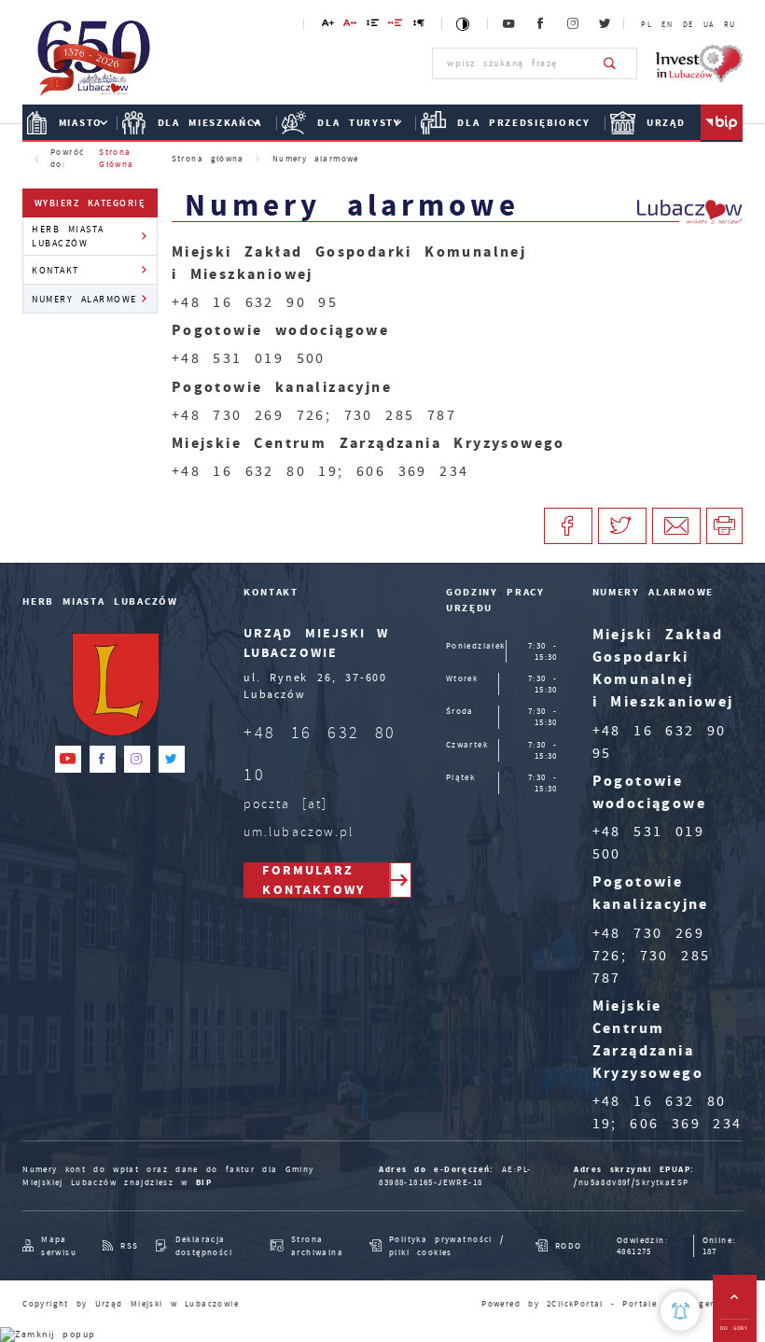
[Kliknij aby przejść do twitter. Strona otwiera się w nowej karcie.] (605, 24)
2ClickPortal (575, 1303)
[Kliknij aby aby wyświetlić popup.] (680, 1311)
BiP (722, 123)
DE (688, 25)
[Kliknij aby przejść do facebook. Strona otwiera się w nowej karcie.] (541, 24)
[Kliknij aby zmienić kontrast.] (464, 24)
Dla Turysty (359, 123)
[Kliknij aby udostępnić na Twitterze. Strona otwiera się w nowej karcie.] (622, 526)
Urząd (666, 123)
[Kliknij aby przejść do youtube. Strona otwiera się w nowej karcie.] (509, 24)
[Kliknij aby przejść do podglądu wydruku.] (724, 526)
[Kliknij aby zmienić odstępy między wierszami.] (372, 26)
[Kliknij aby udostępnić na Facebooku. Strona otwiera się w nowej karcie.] (568, 526)
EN (667, 25)
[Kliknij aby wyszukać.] (610, 63)
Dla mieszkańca (210, 123)
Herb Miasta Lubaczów (68, 236)
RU (730, 25)
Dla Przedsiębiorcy (523, 123)
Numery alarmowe (84, 299)
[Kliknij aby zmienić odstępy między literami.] (350, 26)
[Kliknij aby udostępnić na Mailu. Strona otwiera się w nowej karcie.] (676, 526)
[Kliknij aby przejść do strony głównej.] (94, 62)
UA (709, 25)
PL (646, 25)
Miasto (81, 123)
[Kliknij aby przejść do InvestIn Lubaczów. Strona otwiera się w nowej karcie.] (699, 63)
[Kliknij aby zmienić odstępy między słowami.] (396, 26)
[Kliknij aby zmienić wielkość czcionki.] (327, 26)
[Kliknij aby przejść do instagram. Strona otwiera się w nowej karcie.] (574, 24)
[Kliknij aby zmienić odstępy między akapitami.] (418, 26)
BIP (204, 1182)
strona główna (116, 159)
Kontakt (55, 270)
